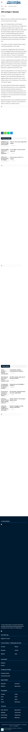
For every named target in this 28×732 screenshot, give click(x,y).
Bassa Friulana (4, 717)
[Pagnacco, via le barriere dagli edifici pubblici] (5, 144)
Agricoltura (3, 683)
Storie (2, 696)
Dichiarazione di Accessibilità (6, 728)
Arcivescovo (17, 683)
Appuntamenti (18, 709)
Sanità (16, 696)
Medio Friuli (17, 717)
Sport (2, 699)
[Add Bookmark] (7, 16)
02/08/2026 (13, 153)
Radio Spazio (17, 701)
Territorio (3, 694)
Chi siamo (3, 646)
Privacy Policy (14, 728)
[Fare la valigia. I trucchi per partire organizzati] (5, 152)
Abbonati (3, 653)
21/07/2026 (13, 160)
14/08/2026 (13, 145)
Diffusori (16, 646)
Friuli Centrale (18, 712)
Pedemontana (18, 715)
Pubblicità (3, 663)
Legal (16, 653)
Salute (16, 699)
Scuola (16, 694)
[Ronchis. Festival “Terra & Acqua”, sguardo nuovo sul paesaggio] (5, 401)
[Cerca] (26, 2)
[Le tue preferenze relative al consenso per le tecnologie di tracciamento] (2, 729)
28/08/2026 (12, 380)
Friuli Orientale (4, 715)
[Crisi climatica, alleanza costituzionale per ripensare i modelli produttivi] (5, 372)
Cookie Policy (19, 728)
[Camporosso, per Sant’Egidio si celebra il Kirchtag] (5, 386)
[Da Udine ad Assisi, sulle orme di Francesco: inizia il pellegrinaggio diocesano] (5, 379)
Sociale (2, 701)
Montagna (3, 712)
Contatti (16, 650)
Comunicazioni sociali (5, 675)
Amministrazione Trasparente (6, 729)
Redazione (3, 650)
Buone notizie (17, 686)
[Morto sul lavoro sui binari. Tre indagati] (5, 159)
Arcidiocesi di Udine (5, 673)
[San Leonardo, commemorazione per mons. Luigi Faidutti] (5, 394)
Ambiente (3, 686)
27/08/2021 (3, 15)
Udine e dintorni (4, 709)
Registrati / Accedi (5, 638)
